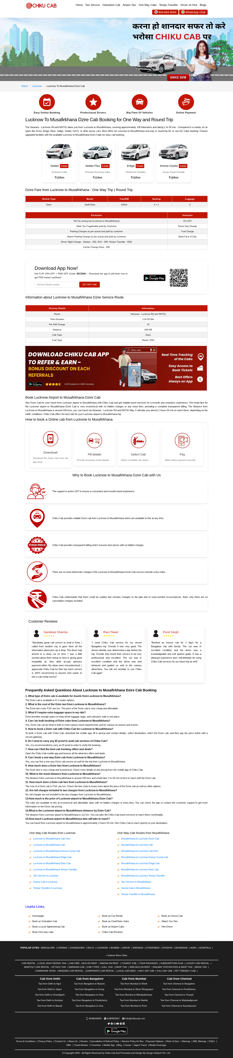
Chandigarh (77, 947)
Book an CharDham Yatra (115, 921)
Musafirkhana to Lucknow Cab (137, 844)
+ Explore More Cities (116, 955)
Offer (68, 1045)
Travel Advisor (81, 1045)
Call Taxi (107, 967)
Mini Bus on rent (140, 967)
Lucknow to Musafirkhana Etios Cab (52, 863)
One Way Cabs (148, 4)
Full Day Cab (164, 971)
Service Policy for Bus (133, 1041)
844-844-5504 (167, 12)
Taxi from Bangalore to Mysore (89, 983)
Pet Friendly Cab (185, 971)
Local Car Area (126, 971)
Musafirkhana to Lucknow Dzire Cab (140, 838)
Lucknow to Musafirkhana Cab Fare (51, 838)
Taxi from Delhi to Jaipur (50, 989)
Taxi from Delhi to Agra (49, 983)
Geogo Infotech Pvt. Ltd (158, 1053)
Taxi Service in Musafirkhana (136, 881)
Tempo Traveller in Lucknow (47, 888)
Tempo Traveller (168, 4)
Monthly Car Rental (36, 967)
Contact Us (60, 1041)
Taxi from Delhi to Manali (49, 1006)
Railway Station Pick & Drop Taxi (172, 967)
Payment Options (155, 1041)
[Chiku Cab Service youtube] (117, 1024)
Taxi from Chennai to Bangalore (179, 983)
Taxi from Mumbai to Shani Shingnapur (133, 989)
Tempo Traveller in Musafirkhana (138, 894)
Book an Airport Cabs (113, 926)
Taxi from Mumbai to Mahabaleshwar (133, 994)
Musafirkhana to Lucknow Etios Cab (140, 869)
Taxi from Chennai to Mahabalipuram (178, 1000)
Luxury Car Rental (197, 963)
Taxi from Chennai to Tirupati (179, 994)
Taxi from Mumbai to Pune (134, 1006)
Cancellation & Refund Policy (104, 1041)
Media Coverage (157, 1045)
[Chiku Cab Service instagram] (115, 1024)
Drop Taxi (121, 967)
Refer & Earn (172, 1041)
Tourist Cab (128, 963)
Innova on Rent (109, 963)
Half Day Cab (146, 971)
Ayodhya (167, 947)
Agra (193, 947)
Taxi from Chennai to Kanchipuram (179, 1006)
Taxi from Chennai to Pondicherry (179, 989)
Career (127, 1045)
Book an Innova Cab (172, 915)
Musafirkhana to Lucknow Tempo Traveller (143, 875)
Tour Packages (148, 963)
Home (79, 4)
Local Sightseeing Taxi (52, 963)
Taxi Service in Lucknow (45, 875)
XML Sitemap (199, 1041)
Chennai (62, 947)
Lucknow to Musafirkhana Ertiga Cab (52, 857)
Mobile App (109, 1045)
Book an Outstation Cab (44, 921)
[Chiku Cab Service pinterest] (121, 1024)
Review (84, 1041)
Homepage (38, 915)
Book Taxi (201, 967)
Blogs (203, 4)
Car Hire (74, 963)
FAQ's (212, 1041)
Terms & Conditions (26, 1041)
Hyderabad (152, 947)
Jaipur (126, 947)
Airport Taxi (129, 4)
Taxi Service (92, 4)
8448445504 (95, 1018)
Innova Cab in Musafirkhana (135, 888)
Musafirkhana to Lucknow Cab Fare (139, 851)
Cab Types (93, 967)
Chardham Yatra (45, 971)
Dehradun (181, 947)
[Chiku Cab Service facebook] (112, 1024)
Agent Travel (140, 1045)
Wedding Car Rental (70, 971)
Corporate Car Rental (100, 971)
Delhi (90, 947)
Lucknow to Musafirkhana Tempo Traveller (55, 869)
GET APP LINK (89, 284)
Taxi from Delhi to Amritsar (50, 1000)
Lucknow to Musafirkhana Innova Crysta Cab (56, 851)
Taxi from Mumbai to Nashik (134, 1000)
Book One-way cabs (43, 932)
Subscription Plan (171, 963)
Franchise (96, 1045)
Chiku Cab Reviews (112, 932)
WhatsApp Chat (195, 12)
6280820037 (113, 1018)
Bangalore (48, 947)
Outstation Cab (111, 4)
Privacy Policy (45, 1041)
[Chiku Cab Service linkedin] (124, 1024)
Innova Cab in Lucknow (45, 881)
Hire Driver (167, 926)
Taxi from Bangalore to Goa (89, 1006)
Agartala (205, 947)
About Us (73, 1041)
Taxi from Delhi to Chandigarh (50, 994)
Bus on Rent (89, 963)
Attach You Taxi (170, 921)
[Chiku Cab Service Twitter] (109, 1024)
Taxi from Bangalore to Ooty (89, 994)
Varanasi (138, 947)
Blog (119, 1045)
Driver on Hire (189, 4)
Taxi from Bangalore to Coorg (89, 989)
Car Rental (29, 963)
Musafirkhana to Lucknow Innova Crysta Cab (144, 857)
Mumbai (114, 947)
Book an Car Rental (112, 915)
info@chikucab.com (135, 1018)
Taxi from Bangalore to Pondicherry (89, 1000)
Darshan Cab (76, 967)
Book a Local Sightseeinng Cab (48, 926)
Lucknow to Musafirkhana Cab (49, 844)
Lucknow (37, 86)
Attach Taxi (59, 967)
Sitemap (186, 1041)
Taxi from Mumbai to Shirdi (133, 983)
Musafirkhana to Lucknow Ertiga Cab (140, 863)
